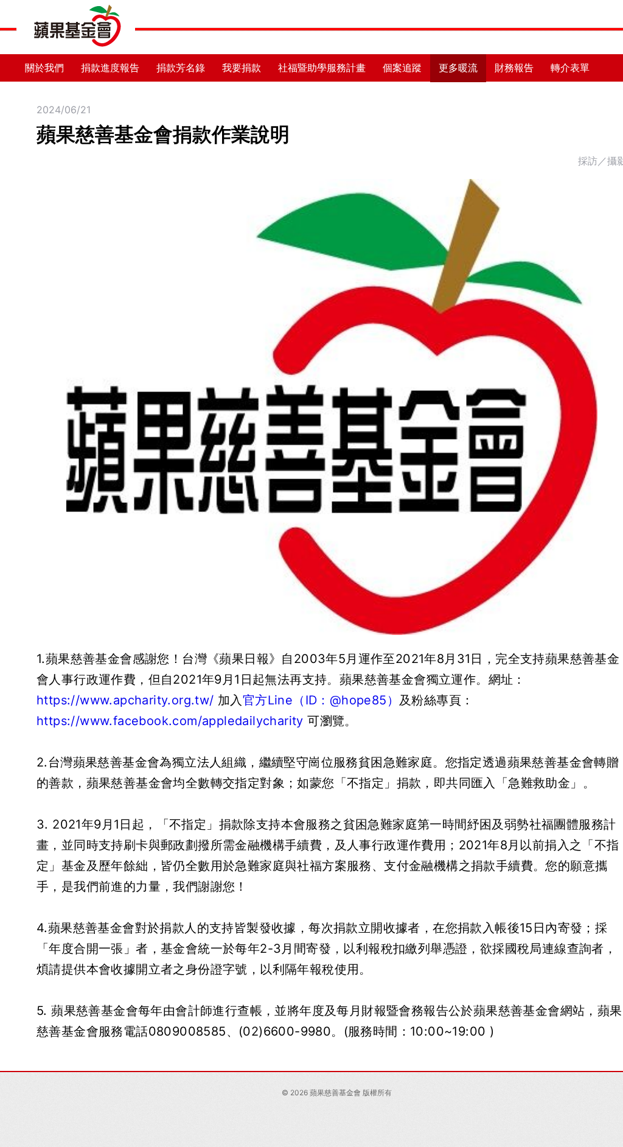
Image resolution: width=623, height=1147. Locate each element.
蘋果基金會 (75, 27)
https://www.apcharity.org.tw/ (125, 700)
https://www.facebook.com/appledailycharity (170, 721)
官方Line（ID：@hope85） (321, 700)
